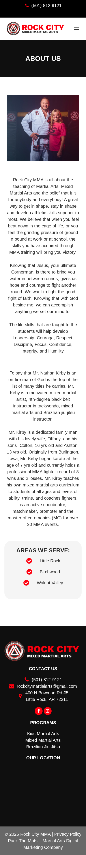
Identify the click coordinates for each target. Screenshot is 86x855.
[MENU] (76, 28)
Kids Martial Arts (43, 733)
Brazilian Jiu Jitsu (43, 746)
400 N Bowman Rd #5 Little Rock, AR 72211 (46, 696)
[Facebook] (39, 711)
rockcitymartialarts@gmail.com (47, 686)
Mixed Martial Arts (43, 740)
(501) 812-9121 (46, 5)
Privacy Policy (67, 834)
